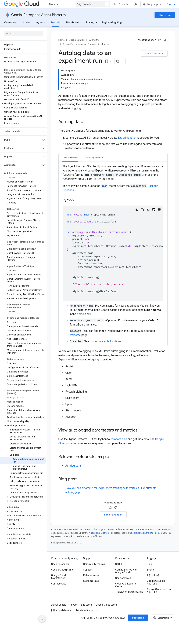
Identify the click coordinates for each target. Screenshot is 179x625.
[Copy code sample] (142, 210)
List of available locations (105, 341)
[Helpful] (159, 40)
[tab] (70, 157)
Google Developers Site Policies (145, 533)
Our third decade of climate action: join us (76, 610)
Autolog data (73, 465)
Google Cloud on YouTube (156, 582)
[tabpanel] (113, 253)
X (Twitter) (153, 575)
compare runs (118, 439)
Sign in (171, 4)
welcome (75, 335)
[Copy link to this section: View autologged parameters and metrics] (141, 430)
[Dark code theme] (137, 210)
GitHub (119, 564)
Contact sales (58, 583)
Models (55, 22)
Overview (10, 22)
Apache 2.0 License (99, 533)
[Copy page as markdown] (117, 61)
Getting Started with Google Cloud (126, 571)
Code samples (123, 578)
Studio (26, 22)
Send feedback (154, 53)
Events (151, 569)
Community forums (94, 564)
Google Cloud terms (106, 604)
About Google (58, 604)
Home (61, 40)
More (52, 4)
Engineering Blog (112, 22)
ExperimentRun (127, 137)
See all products (60, 564)
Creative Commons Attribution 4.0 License (146, 529)
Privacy (74, 604)
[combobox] (93, 4)
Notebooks (73, 22)
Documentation (77, 40)
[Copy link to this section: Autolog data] (86, 122)
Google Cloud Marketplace (58, 576)
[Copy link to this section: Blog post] (80, 479)
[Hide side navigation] (42, 618)
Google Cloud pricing (62, 569)
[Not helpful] (165, 40)
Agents (40, 22)
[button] (23, 103)
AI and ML (94, 40)
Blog (149, 564)
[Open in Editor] (148, 210)
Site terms (86, 604)
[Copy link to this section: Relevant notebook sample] (112, 457)
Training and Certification (129, 592)
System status (91, 580)
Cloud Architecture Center (125, 585)
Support (87, 569)
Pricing (90, 22)
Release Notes (91, 575)
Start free (165, 15)
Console (123, 4)
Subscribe (138, 617)
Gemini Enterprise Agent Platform (38, 15)
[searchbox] (23, 33)
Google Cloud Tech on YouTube (159, 590)
